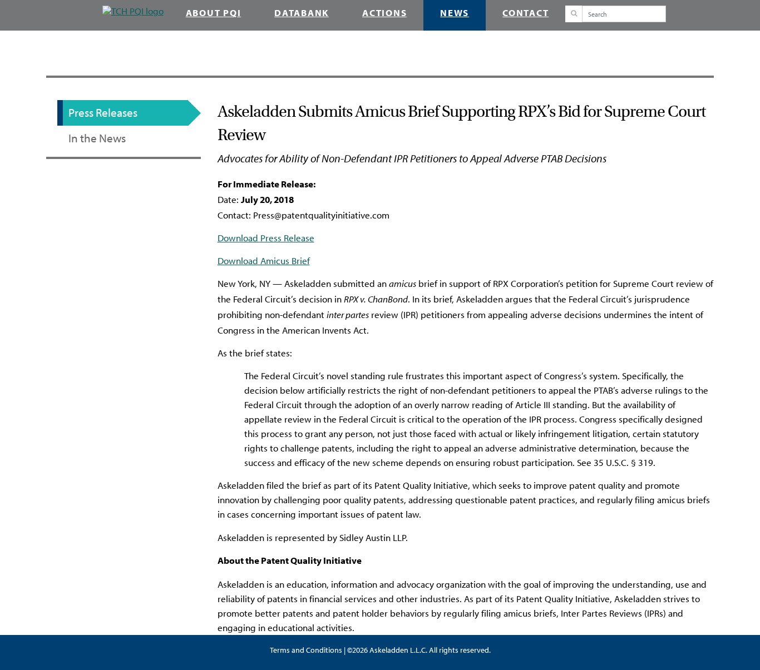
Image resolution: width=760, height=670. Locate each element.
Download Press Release (266, 238)
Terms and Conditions (306, 650)
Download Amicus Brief (264, 260)
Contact (525, 13)
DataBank (301, 13)
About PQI (213, 13)
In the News (97, 138)
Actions (384, 13)
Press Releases (102, 113)
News (454, 13)
